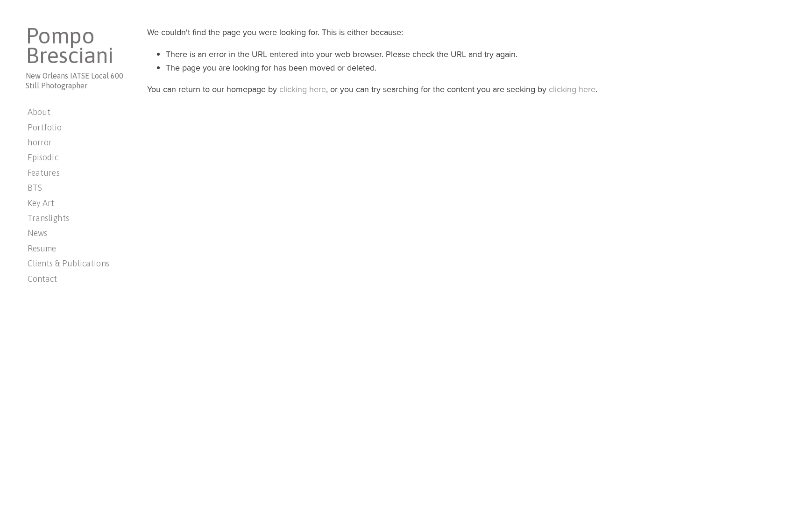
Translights (49, 218)
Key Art (41, 203)
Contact (42, 279)
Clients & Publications (68, 263)
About (39, 112)
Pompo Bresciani (69, 45)
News (38, 233)
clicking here (302, 89)
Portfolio (45, 127)
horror (40, 142)
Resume (42, 248)
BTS (35, 188)
